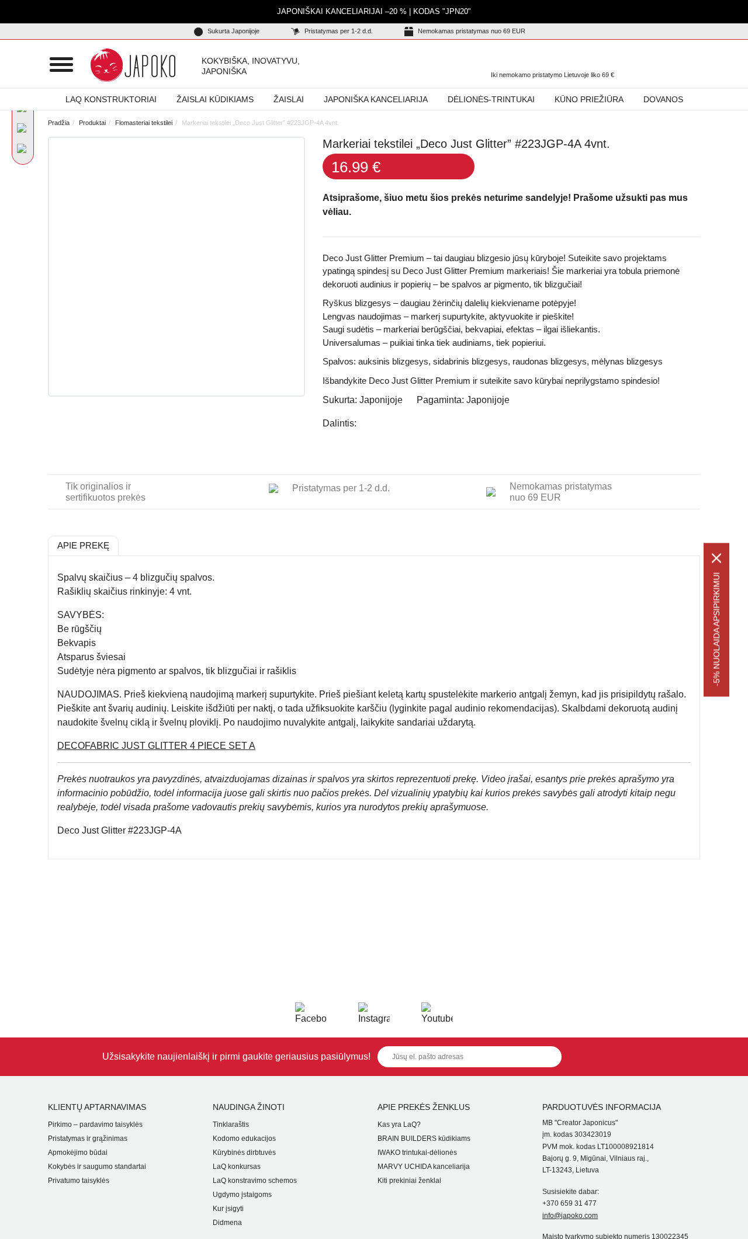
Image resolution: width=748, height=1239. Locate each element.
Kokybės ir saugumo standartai (97, 1166)
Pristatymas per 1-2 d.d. (338, 30)
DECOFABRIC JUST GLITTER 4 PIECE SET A (156, 746)
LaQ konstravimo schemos (255, 1180)
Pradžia (59, 122)
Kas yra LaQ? (399, 1124)
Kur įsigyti (228, 1209)
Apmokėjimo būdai (78, 1152)
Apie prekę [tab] (83, 545)
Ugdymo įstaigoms (242, 1195)
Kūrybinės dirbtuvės (244, 1152)
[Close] (716, 558)
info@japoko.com (570, 1216)
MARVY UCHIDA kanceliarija (424, 1166)
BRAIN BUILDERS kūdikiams (424, 1138)
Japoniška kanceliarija (376, 99)
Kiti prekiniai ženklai (409, 1180)
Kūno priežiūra (589, 99)
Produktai (92, 122)
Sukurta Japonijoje (232, 30)
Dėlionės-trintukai (491, 99)
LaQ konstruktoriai (111, 99)
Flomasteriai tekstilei (143, 122)
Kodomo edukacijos (244, 1138)
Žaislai (288, 99)
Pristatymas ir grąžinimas (87, 1138)
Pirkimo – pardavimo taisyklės (95, 1124)
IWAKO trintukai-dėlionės (417, 1152)
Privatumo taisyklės (78, 1180)
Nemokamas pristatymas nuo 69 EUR (470, 30)
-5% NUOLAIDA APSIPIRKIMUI (716, 629)
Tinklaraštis (231, 1124)
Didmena (227, 1223)
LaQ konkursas (237, 1166)
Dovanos (663, 99)
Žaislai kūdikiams (215, 99)
